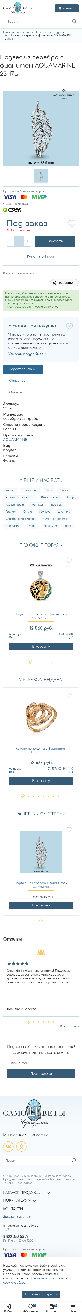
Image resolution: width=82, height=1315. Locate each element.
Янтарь (31, 525)
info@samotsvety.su (21, 1225)
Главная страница (16, 32)
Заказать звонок (16, 1216)
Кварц (71, 497)
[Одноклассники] (21, 1146)
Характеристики (23, 369)
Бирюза (56, 504)
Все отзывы (69, 1026)
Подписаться (41, 1073)
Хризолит (50, 525)
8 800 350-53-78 (16, 1237)
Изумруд (44, 511)
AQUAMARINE (15, 440)
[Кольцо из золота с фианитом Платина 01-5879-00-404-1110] (41, 719)
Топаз (67, 525)
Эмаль (64, 490)
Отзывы (15, 392)
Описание (17, 380)
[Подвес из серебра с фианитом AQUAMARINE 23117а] (41, 854)
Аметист (12, 525)
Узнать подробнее (26, 354)
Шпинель (64, 511)
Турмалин (37, 504)
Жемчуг (11, 490)
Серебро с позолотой (21, 518)
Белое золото (50, 497)
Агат (48, 490)
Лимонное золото (55, 518)
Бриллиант (30, 490)
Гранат (11, 511)
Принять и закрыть (41, 1294)
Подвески (59, 32)
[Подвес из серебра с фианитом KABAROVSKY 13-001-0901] (41, 585)
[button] (41, 176)
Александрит (15, 504)
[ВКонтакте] (8, 1146)
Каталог (41, 32)
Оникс (27, 511)
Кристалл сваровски (20, 497)
